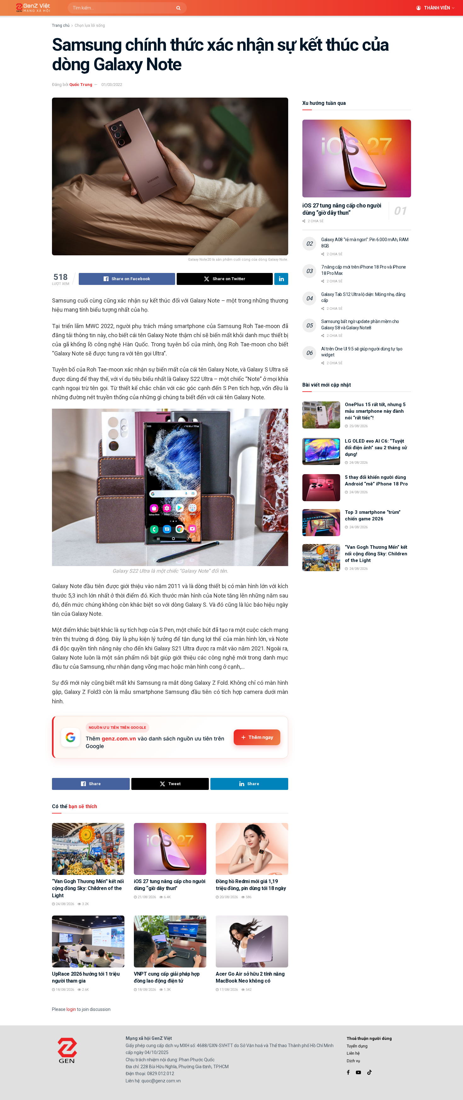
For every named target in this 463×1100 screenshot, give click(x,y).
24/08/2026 (64, 904)
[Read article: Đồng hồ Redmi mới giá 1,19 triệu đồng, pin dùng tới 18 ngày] (252, 849)
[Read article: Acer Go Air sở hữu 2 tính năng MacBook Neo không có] (252, 941)
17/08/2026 (228, 990)
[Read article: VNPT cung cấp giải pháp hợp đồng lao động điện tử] (170, 941)
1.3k (167, 990)
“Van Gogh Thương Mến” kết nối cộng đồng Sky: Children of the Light (88, 888)
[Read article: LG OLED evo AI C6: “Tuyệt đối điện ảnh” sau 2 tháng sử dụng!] (321, 451)
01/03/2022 (111, 84)
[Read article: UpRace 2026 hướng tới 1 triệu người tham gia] (88, 941)
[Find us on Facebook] (348, 1072)
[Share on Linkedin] (281, 279)
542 (248, 990)
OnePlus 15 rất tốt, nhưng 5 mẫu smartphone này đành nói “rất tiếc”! (375, 411)
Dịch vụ (353, 1060)
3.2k (85, 904)
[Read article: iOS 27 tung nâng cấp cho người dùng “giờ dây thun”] (170, 849)
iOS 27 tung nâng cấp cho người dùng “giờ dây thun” (341, 209)
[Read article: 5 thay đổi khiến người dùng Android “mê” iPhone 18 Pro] (321, 487)
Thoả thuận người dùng (369, 1038)
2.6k (85, 990)
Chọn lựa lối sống (90, 25)
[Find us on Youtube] (358, 1072)
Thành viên (437, 7)
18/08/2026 (64, 990)
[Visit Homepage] (31, 8)
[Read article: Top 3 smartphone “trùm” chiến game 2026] (321, 522)
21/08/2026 (146, 897)
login (71, 1009)
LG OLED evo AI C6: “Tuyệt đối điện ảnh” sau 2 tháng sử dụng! (376, 447)
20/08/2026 (228, 897)
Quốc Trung (80, 84)
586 (248, 897)
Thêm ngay (261, 737)
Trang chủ (61, 25)
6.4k (167, 897)
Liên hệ (353, 1053)
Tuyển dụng (357, 1046)
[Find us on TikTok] (369, 1072)
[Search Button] (180, 8)
